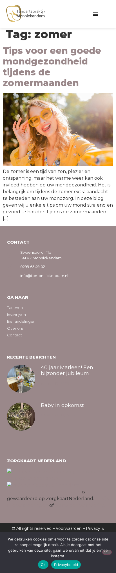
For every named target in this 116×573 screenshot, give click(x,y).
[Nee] (107, 552)
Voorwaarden (69, 528)
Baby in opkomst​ (62, 405)
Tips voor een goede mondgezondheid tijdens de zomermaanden (52, 66)
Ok (43, 564)
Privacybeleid (66, 564)
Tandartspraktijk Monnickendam (44, 492)
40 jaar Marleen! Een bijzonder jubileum (67, 370)
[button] (95, 14)
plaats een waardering (80, 505)
